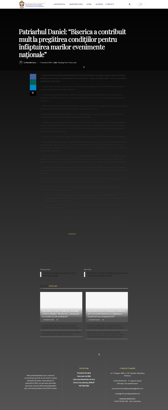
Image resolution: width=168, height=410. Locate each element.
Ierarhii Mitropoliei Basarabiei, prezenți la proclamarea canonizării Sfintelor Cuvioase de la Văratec (61, 333)
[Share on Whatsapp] (33, 82)
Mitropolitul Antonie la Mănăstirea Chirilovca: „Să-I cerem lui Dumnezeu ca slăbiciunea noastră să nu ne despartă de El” (106, 314)
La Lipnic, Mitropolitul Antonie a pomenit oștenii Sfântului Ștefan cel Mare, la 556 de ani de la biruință (60, 326)
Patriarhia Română (84, 373)
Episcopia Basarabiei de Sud (84, 379)
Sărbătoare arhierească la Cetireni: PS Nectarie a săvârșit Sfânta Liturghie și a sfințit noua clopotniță (105, 326)
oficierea (72, 234)
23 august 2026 (94, 320)
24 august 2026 (48, 320)
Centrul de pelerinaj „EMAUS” (84, 383)
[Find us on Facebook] (118, 4)
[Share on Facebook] (33, 76)
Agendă (99, 4)
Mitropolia (59, 4)
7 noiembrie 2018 (46, 63)
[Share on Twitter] (33, 93)
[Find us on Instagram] (122, 4)
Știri (89, 4)
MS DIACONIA (84, 386)
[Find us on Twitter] (130, 4)
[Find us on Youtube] (133, 4)
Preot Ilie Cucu (31, 63)
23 (103, 320)
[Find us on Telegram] (125, 4)
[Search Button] (148, 4)
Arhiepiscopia (76, 4)
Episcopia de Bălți (84, 376)
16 (57, 320)
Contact (109, 4)
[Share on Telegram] (33, 87)
